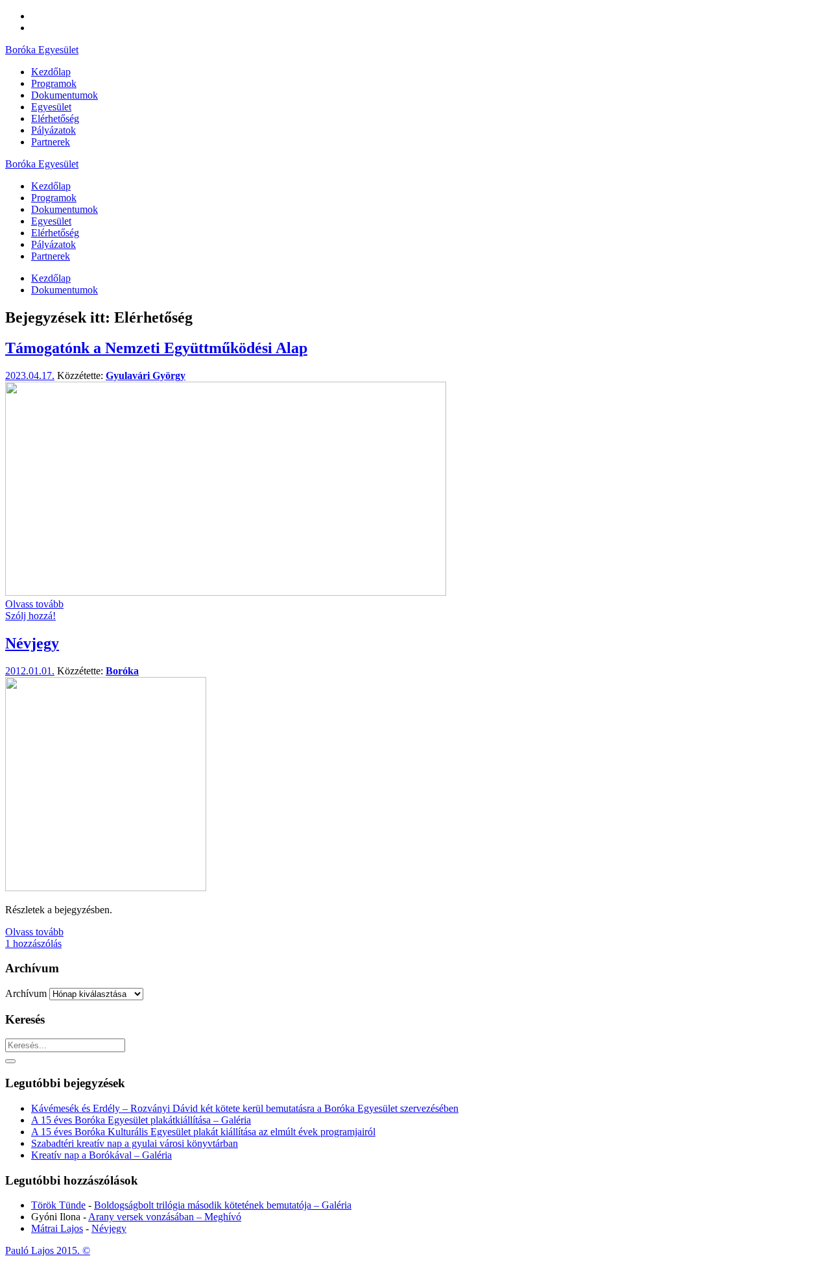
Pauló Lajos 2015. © (47, 1250)
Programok (54, 197)
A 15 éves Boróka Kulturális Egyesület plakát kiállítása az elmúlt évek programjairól (203, 1131)
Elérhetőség (55, 232)
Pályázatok (53, 244)
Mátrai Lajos (57, 1228)
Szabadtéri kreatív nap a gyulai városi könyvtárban (134, 1143)
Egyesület (51, 221)
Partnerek (50, 256)
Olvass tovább (34, 603)
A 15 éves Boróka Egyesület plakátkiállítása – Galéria (141, 1120)
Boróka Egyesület (41, 49)
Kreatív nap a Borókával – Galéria (101, 1155)
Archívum (26, 993)
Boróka (122, 670)
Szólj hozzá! (30, 615)
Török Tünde (58, 1205)
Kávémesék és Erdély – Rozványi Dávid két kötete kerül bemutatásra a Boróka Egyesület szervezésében (244, 1108)
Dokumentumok (64, 209)
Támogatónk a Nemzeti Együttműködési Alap (156, 347)
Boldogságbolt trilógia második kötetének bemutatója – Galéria (222, 1205)
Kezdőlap (51, 185)
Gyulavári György (145, 375)
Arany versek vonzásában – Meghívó (164, 1216)
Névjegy (32, 643)
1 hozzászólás (33, 943)
